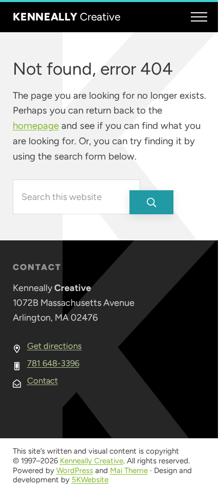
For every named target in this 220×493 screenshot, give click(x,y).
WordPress (74, 470)
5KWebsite (90, 479)
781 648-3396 (53, 363)
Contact (42, 380)
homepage (36, 125)
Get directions (54, 346)
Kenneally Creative (91, 460)
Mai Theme (129, 470)
